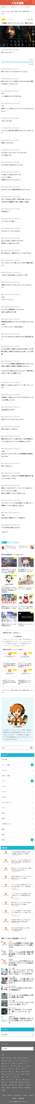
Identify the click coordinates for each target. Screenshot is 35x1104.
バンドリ (10, 1076)
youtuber (5, 1060)
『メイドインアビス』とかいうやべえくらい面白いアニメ (21, 1003)
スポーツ (4, 791)
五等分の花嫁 (14, 1082)
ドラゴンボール (16, 1074)
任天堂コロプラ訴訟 (24, 1082)
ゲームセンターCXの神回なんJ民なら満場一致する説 (21, 996)
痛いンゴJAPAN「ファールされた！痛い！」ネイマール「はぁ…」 (20, 1011)
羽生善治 (15, 1087)
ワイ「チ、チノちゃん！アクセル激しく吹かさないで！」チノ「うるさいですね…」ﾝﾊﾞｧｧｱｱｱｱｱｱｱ (21, 972)
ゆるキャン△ (6, 1066)
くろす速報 (14, 1101)
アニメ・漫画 (6, 765)
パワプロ (17, 1076)
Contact (25, 1095)
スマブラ (5, 1071)
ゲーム (8, 6)
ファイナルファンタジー (8, 1079)
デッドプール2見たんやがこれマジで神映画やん (21, 989)
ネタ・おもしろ (6, 802)
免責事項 (14, 1098)
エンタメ (4, 770)
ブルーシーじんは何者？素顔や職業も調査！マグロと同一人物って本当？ (21, 954)
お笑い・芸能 (6, 775)
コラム (4, 786)
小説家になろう (6, 824)
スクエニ (25, 1068)
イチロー (14, 1066)
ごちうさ (16, 1063)
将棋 (3, 818)
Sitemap (10, 1095)
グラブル (12, 1068)
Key (16, 1058)
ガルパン (30, 1066)
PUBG (26, 1058)
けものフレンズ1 (26, 1060)
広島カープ (22, 1085)
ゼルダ (18, 1071)
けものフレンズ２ (7, 1063)
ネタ (4, 1076)
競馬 (9, 1087)
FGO (4, 1058)
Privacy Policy (17, 1095)
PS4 (21, 1058)
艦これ (21, 1087)
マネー (4, 808)
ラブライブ (5, 1082)
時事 (3, 834)
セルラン (12, 1071)
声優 (3, 813)
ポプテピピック (27, 1079)
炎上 (29, 1085)
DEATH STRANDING (14, 542)
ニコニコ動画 (26, 1074)
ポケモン (19, 1079)
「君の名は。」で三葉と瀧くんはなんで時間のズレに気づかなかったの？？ (21, 981)
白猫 (4, 1087)
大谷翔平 (5, 1085)
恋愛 (3, 829)
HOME (3, 6)
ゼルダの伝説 (26, 1071)
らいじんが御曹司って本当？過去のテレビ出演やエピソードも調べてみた (21, 945)
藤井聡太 (28, 1087)
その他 (4, 797)
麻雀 (4, 1090)
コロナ (18, 1068)
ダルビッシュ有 (6, 1074)
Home (4, 1095)
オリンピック (22, 1066)
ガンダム (5, 1068)
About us (31, 1095)
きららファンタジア (14, 1060)
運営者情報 (21, 1098)
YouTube (4, 759)
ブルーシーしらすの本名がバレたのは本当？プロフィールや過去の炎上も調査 (21, 963)
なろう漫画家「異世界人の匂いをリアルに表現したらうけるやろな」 (21, 1020)
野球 (3, 840)
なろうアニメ (24, 1063)
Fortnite (10, 1058)
